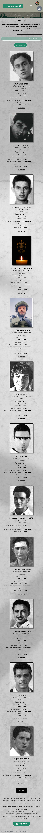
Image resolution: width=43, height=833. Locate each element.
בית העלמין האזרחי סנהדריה (12, 775)
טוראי (20, 93)
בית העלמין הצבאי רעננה (13, 285)
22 (21, 214)
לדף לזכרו (21, 108)
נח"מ (20, 468)
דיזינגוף (19, 475)
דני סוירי (21, 456)
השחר (20, 290)
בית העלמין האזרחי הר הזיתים (14, 101)
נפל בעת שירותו (16, 282)
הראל (20, 287)
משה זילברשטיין (21, 569)
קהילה (20, 225)
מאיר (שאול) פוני (21, 631)
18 (21, 91)
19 (21, 152)
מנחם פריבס (21, 83)
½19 (20, 275)
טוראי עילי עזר (21, 330)
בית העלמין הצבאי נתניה (14, 161)
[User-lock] (39, 8)
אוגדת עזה (18, 342)
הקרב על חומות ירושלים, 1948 (14, 526)
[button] (31, 6)
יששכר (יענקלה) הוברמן (21, 518)
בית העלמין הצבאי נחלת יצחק (14, 648)
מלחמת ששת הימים (15, 470)
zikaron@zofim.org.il (29, 814)
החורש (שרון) (17, 166)
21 (21, 401)
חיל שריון (18, 406)
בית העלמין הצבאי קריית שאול (14, 347)
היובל (20, 413)
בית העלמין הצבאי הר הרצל (13, 410)
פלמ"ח (19, 219)
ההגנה (20, 95)
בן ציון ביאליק (22, 758)
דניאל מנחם (21, 394)
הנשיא (20, 351)
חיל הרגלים (18, 581)
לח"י (20, 523)
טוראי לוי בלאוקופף (21, 268)
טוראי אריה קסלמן (21, 207)
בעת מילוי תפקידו (16, 98)
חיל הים (19, 643)
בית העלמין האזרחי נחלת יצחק (13, 222)
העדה (20, 104)
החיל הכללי (18, 280)
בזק (20, 164)
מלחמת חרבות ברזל (15, 344)
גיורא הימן (21, 145)
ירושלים (19, 415)
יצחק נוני (21, 695)
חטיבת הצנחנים (16, 157)
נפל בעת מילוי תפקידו (14, 159)
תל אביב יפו (18, 228)
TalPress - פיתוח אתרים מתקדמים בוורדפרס (14, 831)
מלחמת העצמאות (16, 583)
